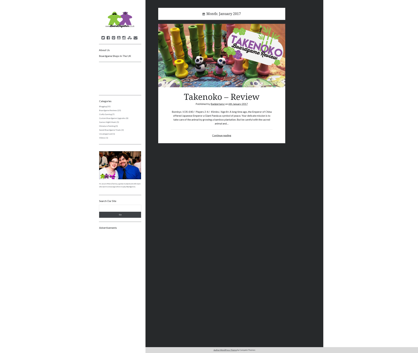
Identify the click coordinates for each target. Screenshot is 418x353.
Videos (102, 138)
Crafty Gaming (105, 114)
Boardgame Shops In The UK (115, 55)
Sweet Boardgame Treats (110, 130)
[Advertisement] (120, 281)
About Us (104, 50)
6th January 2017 (238, 103)
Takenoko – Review (221, 55)
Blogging (103, 106)
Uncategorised (105, 134)
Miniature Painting (107, 126)
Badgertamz (218, 103)
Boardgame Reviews (108, 110)
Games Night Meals (107, 122)
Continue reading (221, 135)
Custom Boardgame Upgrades (112, 118)
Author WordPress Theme (225, 350)
